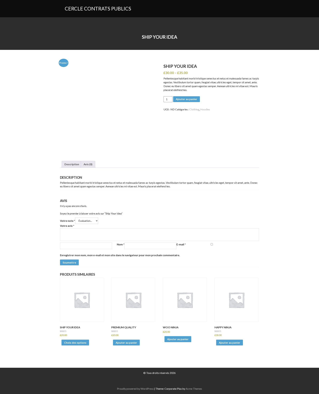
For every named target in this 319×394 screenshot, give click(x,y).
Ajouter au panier (186, 99)
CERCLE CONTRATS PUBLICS (98, 8)
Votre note (67, 220)
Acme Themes (194, 388)
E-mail (181, 244)
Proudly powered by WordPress (135, 388)
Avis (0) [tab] (88, 164)
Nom (120, 244)
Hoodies (205, 109)
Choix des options (75, 342)
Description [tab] (71, 164)
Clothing (194, 109)
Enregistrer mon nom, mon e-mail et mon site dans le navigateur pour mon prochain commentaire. (120, 255)
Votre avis (67, 225)
